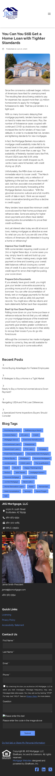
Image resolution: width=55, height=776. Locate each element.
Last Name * (8, 652)
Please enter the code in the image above (22, 720)
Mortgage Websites (22, 760)
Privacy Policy (8, 620)
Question (7, 701)
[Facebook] (36, 769)
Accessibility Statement (13, 625)
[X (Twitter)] (50, 769)
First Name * (8, 640)
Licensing (6, 615)
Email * (6, 663)
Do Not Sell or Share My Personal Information (23, 743)
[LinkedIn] (43, 769)
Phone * (6, 675)
